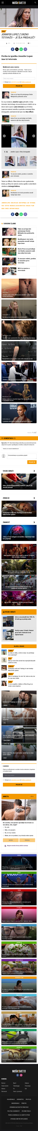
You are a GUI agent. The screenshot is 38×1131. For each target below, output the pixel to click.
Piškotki (23, 1103)
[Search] (35, 2)
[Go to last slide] (4, 136)
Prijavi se (19, 86)
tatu (2, 205)
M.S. (9, 43)
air (28, 203)
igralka (28, 205)
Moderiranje (15, 1103)
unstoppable (23, 203)
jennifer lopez (5, 203)
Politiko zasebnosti (26, 82)
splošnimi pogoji (15, 82)
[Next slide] (33, 136)
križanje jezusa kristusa (17, 205)
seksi (3, 208)
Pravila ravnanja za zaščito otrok (19, 1115)
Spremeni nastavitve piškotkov (19, 1107)
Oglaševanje (11, 1099)
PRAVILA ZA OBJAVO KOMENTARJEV (11, 448)
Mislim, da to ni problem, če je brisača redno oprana (19, 835)
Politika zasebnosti (13, 1111)
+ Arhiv (32, 796)
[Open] (5, 2)
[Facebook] (12, 49)
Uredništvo (20, 1099)
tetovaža (32, 203)
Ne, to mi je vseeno (10, 833)
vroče (7, 208)
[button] (10, 161)
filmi (32, 205)
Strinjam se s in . (18, 82)
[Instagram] (21, 1075)
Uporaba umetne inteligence (19, 1119)
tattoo (7, 205)
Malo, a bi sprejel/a (10, 830)
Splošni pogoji (26, 1111)
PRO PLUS (28, 1099)
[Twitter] (17, 49)
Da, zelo (7, 827)
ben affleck (14, 203)
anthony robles (14, 208)
